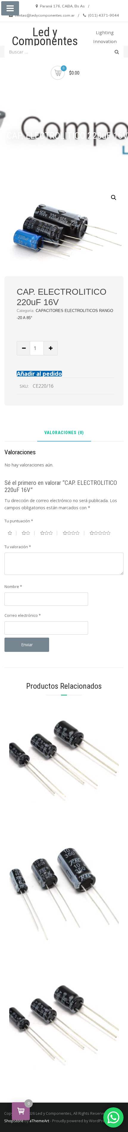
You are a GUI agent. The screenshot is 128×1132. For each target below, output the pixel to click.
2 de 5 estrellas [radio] (28, 533)
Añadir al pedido (39, 373)
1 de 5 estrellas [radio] (12, 533)
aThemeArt (39, 1120)
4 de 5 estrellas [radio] (73, 533)
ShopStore (14, 1120)
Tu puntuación (18, 521)
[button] (113, 197)
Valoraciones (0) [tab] (64, 433)
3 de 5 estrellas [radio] (48, 533)
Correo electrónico (22, 615)
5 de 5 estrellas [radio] (102, 533)
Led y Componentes (45, 36)
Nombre (13, 586)
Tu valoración (17, 546)
